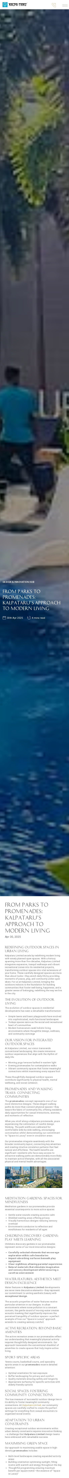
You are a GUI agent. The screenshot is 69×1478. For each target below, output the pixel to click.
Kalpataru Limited (31, 1405)
